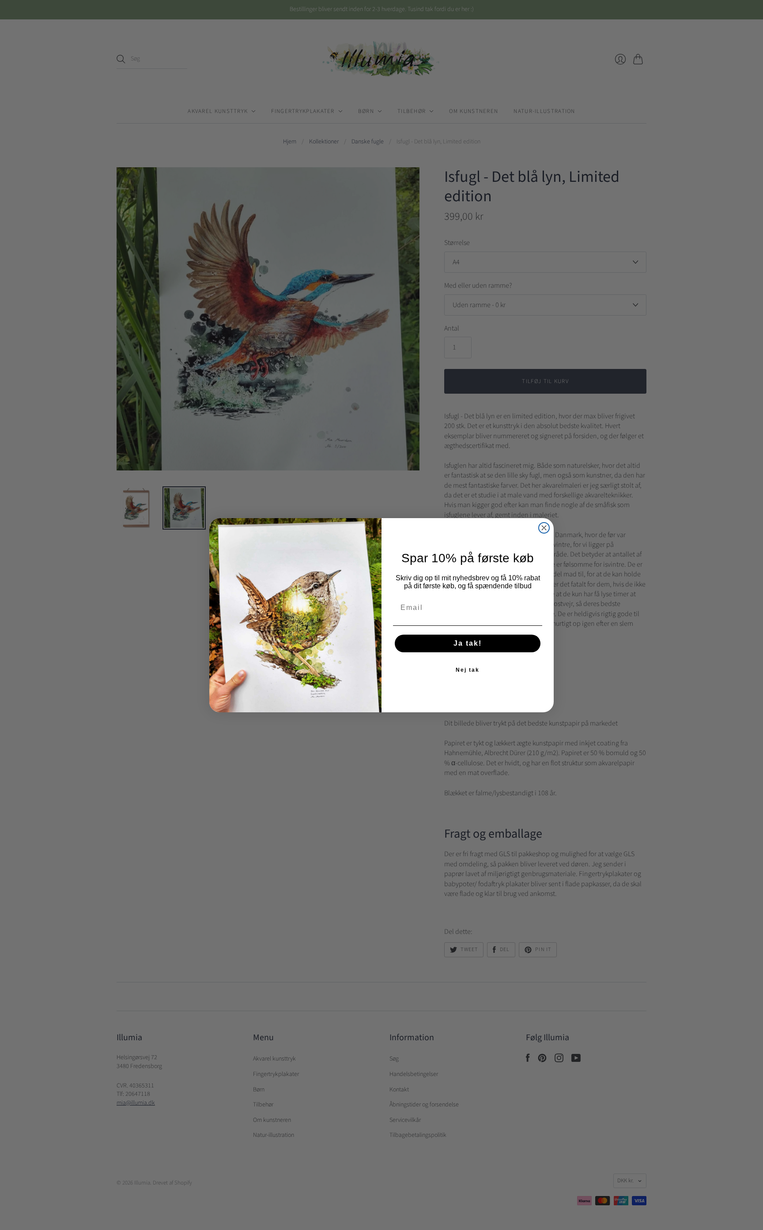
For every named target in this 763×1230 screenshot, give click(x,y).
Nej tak (468, 670)
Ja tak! (467, 643)
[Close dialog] (544, 528)
